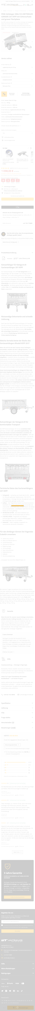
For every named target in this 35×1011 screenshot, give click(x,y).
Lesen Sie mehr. (24, 927)
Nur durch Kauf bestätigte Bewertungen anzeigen (18, 748)
